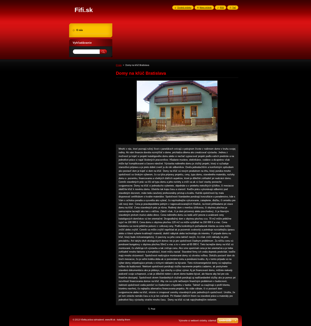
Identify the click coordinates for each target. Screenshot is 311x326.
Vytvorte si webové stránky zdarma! (197, 320)
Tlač (234, 7)
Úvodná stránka (184, 7)
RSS (222, 7)
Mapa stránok (206, 7)
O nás (119, 65)
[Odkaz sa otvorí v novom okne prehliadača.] (177, 141)
